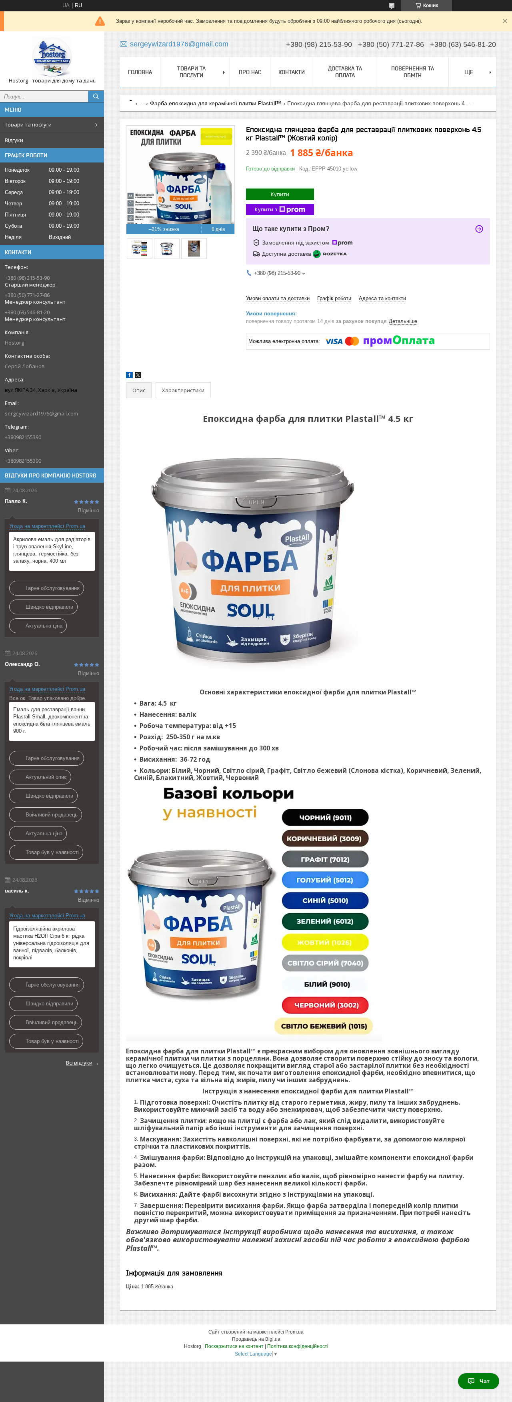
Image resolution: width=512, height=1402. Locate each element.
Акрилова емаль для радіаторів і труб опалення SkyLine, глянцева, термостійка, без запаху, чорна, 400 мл (51, 550)
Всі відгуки (79, 1062)
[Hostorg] (52, 57)
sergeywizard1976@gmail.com (41, 413)
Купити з (266, 209)
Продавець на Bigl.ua (256, 1339)
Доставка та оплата (345, 71)
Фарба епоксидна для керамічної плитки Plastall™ (216, 103)
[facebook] (129, 376)
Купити (280, 194)
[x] (138, 376)
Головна (140, 72)
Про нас (250, 72)
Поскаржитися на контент (234, 1346)
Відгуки (14, 140)
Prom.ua (294, 1332)
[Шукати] (96, 96)
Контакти (291, 72)
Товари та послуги (28, 124)
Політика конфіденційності (297, 1346)
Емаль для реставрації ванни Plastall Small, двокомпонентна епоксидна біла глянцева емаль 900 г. (51, 720)
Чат (485, 1381)
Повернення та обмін (412, 71)
